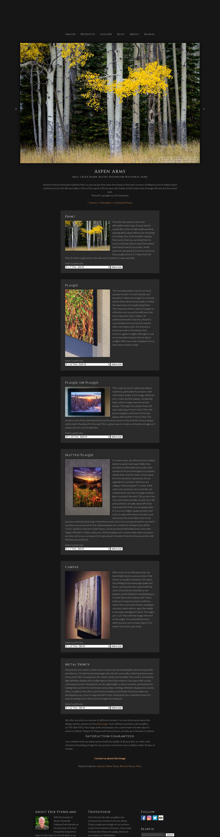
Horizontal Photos (123, 202)
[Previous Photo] (15, 119)
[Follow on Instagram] (149, 818)
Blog (121, 34)
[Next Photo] (204, 119)
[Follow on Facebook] (143, 818)
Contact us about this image (110, 758)
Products (88, 34)
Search (149, 34)
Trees (139, 766)
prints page (102, 723)
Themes (93, 202)
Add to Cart (117, 267)
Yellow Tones (112, 766)
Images (70, 34)
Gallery (106, 34)
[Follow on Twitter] (155, 818)
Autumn (101, 766)
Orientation (105, 202)
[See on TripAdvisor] (161, 818)
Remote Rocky (127, 766)
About (134, 34)
